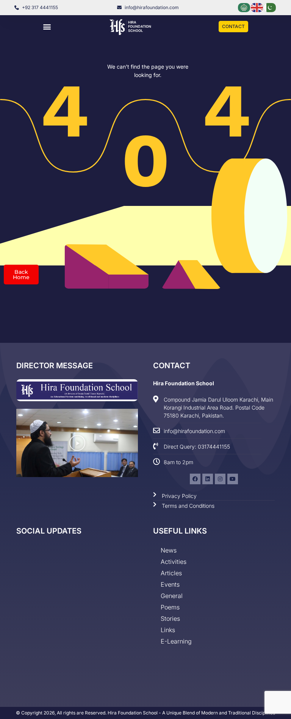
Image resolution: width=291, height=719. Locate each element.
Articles (171, 573)
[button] (47, 26)
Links (168, 630)
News (169, 550)
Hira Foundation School (139, 26)
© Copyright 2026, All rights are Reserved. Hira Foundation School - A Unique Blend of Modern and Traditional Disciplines (145, 713)
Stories (170, 618)
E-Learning (176, 641)
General (172, 596)
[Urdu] (270, 7)
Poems (170, 607)
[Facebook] (195, 479)
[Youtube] (232, 479)
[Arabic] (244, 7)
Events (170, 584)
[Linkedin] (207, 479)
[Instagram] (220, 479)
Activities (173, 561)
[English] (257, 7)
